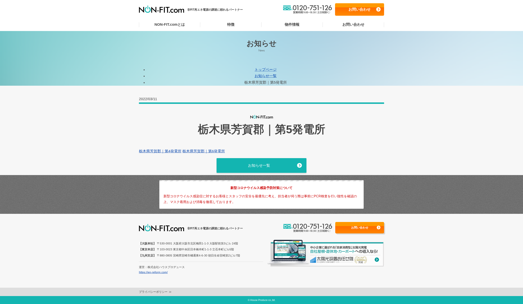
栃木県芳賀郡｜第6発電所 (203, 151)
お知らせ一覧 (266, 76)
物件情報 (292, 24)
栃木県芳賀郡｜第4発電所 (160, 151)
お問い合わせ (360, 9)
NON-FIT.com (169, 24)
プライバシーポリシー (153, 291)
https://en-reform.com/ (153, 272)
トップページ (266, 70)
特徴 (231, 24)
